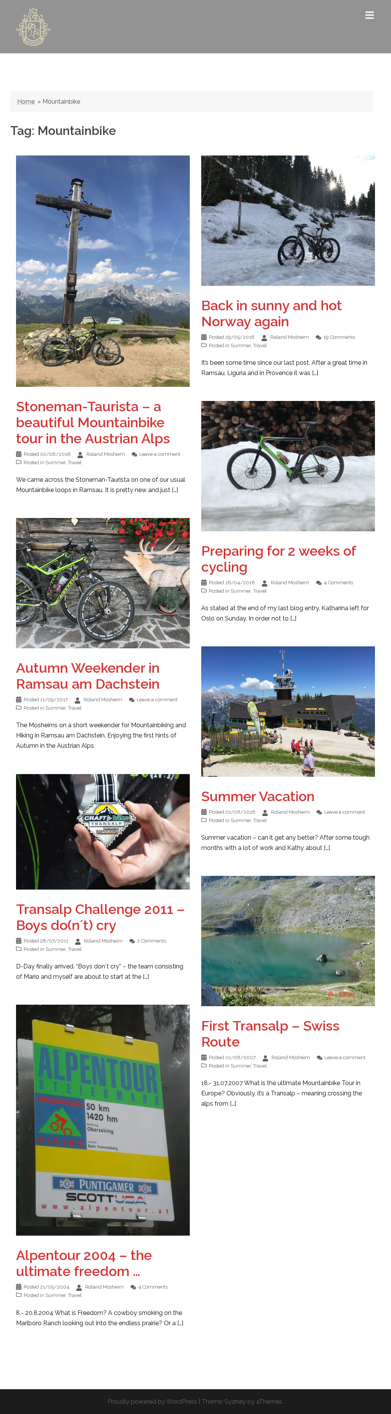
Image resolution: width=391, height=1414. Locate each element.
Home (26, 101)
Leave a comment (159, 454)
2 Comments (151, 941)
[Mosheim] (33, 26)
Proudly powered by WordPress (152, 1401)
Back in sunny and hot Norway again (271, 313)
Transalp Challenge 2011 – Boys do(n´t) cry (100, 917)
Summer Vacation (258, 796)
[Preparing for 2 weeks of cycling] (288, 465)
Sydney (235, 1401)
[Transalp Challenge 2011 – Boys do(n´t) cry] (103, 831)
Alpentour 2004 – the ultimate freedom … (84, 1263)
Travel (75, 462)
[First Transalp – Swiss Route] (288, 940)
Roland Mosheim (105, 454)
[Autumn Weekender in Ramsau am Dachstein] (103, 582)
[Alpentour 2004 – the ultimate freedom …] (103, 1120)
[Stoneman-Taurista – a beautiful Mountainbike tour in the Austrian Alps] (103, 270)
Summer (55, 462)
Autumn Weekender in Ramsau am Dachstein (88, 676)
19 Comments (339, 337)
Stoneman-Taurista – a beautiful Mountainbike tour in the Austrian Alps (93, 422)
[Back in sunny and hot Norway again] (288, 220)
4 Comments (338, 582)
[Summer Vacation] (288, 711)
